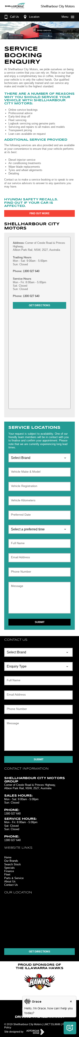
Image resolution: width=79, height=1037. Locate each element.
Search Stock (12, 864)
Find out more (39, 213)
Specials (9, 867)
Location (34, 16)
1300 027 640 (31, 271)
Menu (65, 16)
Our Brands (11, 860)
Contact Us (11, 884)
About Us (10, 881)
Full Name (18, 543)
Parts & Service (14, 878)
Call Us (14, 16)
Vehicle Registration (24, 486)
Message (17, 586)
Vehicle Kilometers (23, 500)
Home (7, 857)
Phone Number (21, 571)
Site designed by (14, 1031)
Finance (9, 871)
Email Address (20, 557)
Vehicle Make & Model (25, 471)
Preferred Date (21, 514)
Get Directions (39, 305)
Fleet (7, 874)
